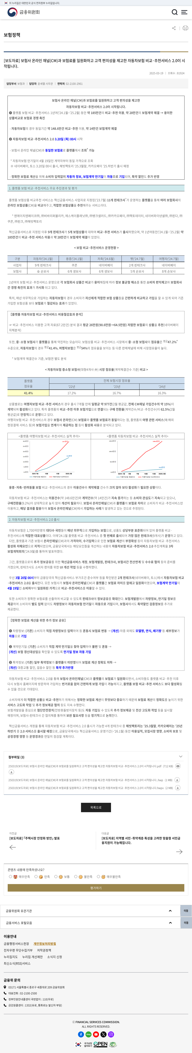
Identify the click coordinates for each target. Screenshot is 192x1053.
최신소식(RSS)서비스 (17, 963)
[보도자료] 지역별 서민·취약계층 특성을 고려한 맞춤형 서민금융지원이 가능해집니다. (141, 840)
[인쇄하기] (185, 28)
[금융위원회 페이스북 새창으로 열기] (81, 1034)
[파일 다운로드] (11, 772)
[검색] (175, 12)
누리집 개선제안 (32, 957)
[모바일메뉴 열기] (184, 12)
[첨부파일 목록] (181, 756)
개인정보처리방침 (45, 944)
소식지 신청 (54, 957)
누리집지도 (11, 957)
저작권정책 (44, 950)
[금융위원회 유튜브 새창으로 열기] (96, 1034)
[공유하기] (174, 28)
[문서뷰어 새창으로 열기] (178, 766)
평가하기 (96, 888)
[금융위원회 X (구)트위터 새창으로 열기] (103, 1034)
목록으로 (96, 807)
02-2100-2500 (28, 993)
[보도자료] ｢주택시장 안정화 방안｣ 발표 (34, 838)
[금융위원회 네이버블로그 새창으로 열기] (89, 1034)
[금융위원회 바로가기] (23, 11)
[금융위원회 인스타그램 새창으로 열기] (111, 1034)
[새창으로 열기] (83, 1044)
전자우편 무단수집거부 (18, 950)
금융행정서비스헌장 (16, 944)
